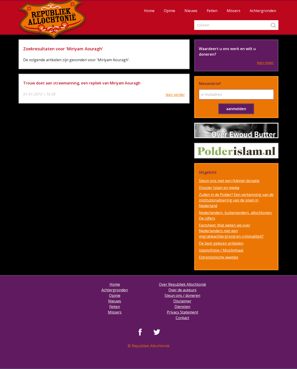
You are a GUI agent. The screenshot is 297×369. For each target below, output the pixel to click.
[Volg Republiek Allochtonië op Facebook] (140, 331)
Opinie (169, 10)
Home (149, 10)
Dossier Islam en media (219, 187)
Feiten (212, 10)
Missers (233, 10)
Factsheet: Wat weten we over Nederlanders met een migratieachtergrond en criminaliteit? (231, 231)
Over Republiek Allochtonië (182, 284)
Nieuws (190, 10)
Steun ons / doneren (182, 295)
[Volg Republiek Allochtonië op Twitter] (156, 331)
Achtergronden (263, 10)
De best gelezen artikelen (221, 243)
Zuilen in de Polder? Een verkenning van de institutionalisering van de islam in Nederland (236, 200)
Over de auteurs (182, 289)
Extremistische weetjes (218, 257)
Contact (182, 317)
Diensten (182, 306)
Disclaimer (182, 301)
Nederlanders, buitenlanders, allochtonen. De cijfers (235, 215)
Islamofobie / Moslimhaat (221, 250)
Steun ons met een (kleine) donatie (229, 180)
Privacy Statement (182, 312)
